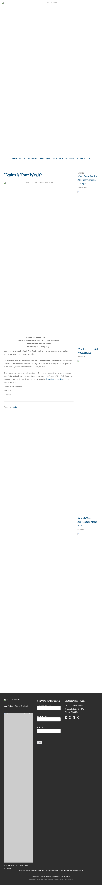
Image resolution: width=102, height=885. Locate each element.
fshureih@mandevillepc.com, (56, 379)
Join (39, 742)
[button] (66, 717)
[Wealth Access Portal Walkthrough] (87, 434)
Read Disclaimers (65, 877)
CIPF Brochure (8, 868)
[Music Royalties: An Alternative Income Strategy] (87, 265)
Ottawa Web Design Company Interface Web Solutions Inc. (58, 879)
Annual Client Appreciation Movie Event (87, 521)
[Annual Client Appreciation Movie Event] (87, 607)
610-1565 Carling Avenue (74, 706)
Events (14, 407)
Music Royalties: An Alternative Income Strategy (87, 179)
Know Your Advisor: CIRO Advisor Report (16, 866)
